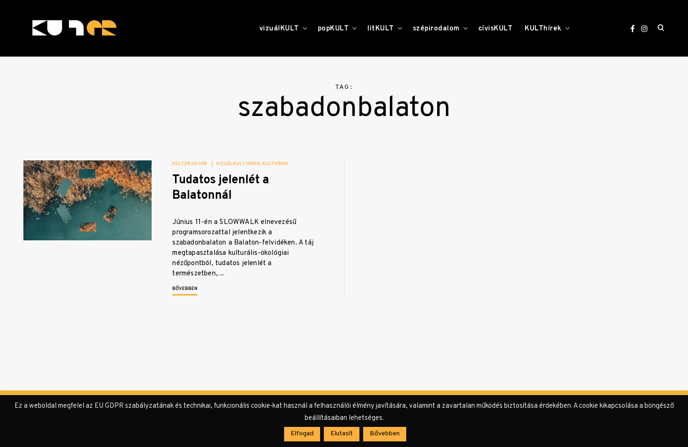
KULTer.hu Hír (189, 164)
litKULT (380, 28)
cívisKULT (495, 28)
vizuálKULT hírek (238, 164)
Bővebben (185, 289)
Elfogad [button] (302, 434)
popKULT (333, 28)
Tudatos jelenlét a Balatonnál (220, 188)
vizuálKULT (279, 28)
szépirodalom (436, 28)
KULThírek (543, 28)
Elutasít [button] (341, 434)
